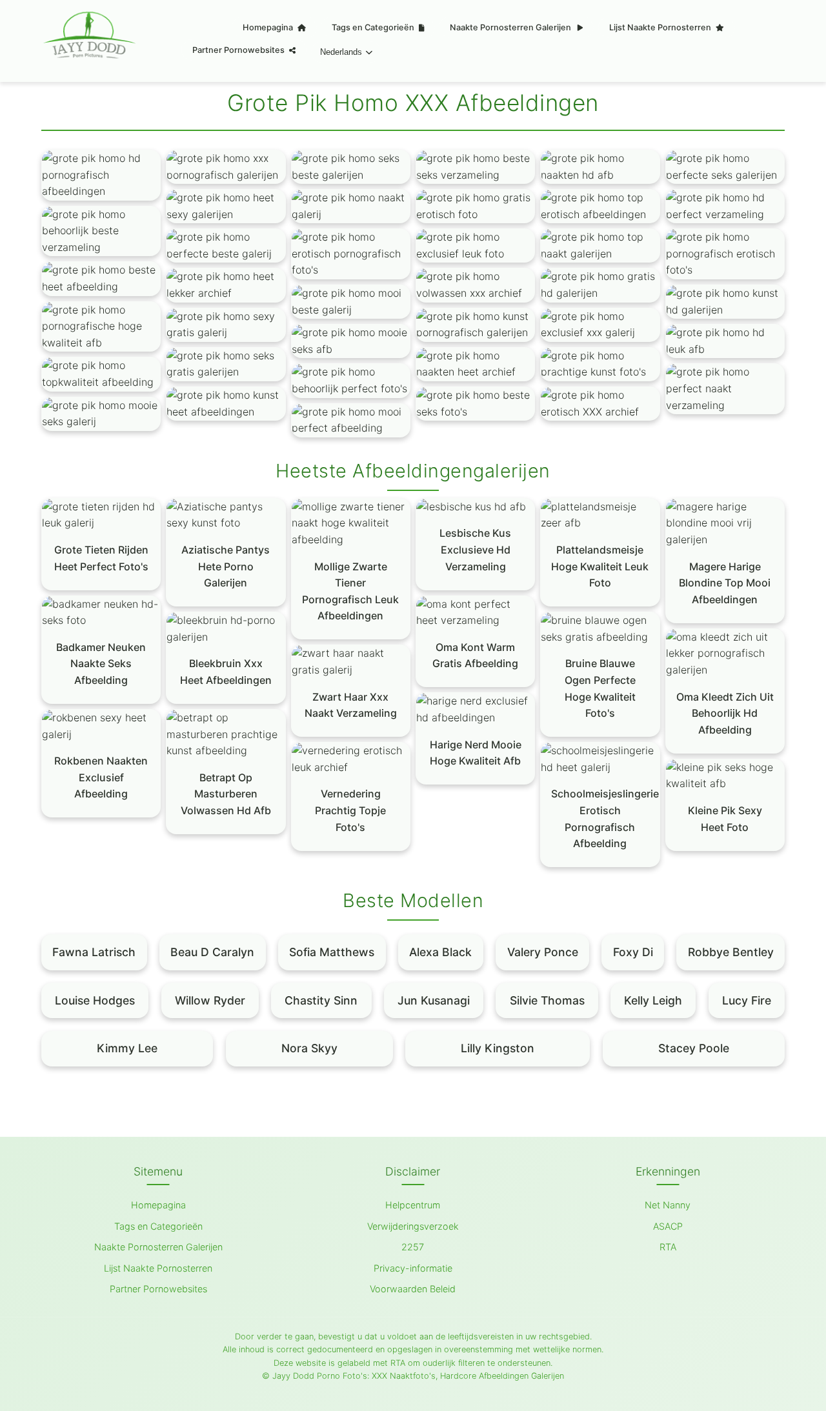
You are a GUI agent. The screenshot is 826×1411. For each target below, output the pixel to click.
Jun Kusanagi (434, 1000)
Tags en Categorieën (374, 27)
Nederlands (341, 52)
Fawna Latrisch (94, 952)
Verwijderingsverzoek (413, 1226)
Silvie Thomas (547, 1000)
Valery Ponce (542, 952)
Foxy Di (633, 952)
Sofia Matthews (331, 952)
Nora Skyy (309, 1048)
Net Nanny (667, 1204)
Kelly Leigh (653, 1000)
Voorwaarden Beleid (413, 1288)
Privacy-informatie (413, 1268)
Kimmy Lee (127, 1048)
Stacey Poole (693, 1048)
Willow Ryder (210, 1000)
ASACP (668, 1226)
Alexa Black (440, 952)
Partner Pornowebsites (239, 50)
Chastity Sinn (321, 1000)
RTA (668, 1246)
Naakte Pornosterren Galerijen (511, 27)
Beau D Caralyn (212, 952)
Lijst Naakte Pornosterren (661, 27)
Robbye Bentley (731, 952)
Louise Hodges (95, 1000)
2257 (412, 1246)
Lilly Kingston (497, 1048)
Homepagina (269, 27)
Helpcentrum (412, 1204)
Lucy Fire (746, 1000)
